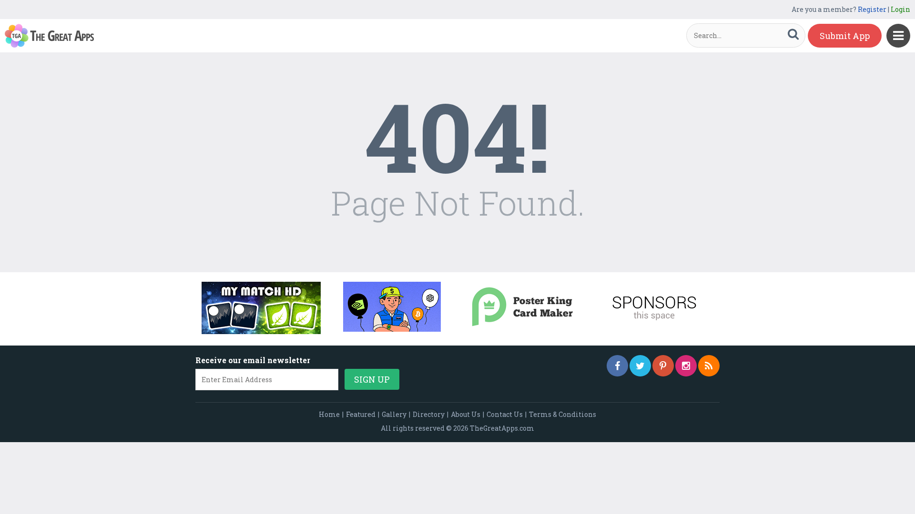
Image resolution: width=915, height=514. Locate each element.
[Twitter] (640, 365)
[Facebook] (617, 365)
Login (900, 9)
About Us (465, 414)
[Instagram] (686, 365)
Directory (429, 414)
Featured (361, 414)
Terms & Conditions (562, 414)
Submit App (845, 35)
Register (872, 9)
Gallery (394, 414)
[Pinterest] (663, 365)
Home (329, 414)
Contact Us (505, 414)
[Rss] (709, 365)
